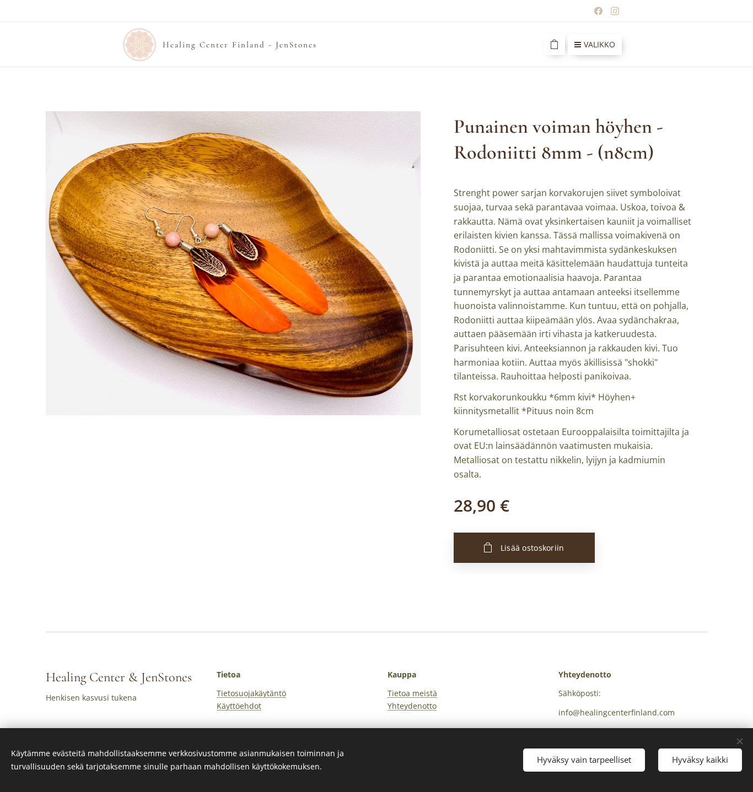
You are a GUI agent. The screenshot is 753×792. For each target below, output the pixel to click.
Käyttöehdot (239, 706)
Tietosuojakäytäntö (251, 693)
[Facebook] (598, 11)
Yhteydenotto (412, 706)
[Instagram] (615, 11)
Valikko (599, 44)
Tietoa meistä (412, 693)
